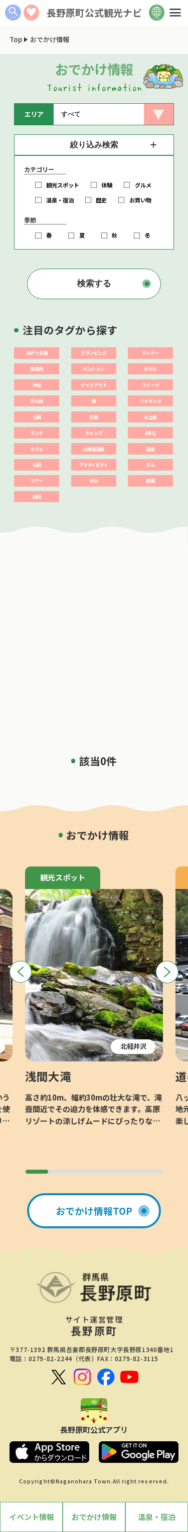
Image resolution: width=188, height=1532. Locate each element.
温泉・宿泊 (156, 1516)
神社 (37, 384)
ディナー (150, 352)
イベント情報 (31, 1516)
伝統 (37, 464)
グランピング (93, 352)
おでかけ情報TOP (94, 1210)
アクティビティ (93, 464)
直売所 (36, 368)
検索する (94, 283)
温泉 (150, 449)
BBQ (150, 432)
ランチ (36, 432)
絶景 (150, 480)
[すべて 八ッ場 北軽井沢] (113, 114)
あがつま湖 (37, 352)
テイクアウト (93, 384)
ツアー (37, 480)
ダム (150, 464)
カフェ (36, 449)
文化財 (36, 400)
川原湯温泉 (93, 449)
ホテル (150, 368)
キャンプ (93, 432)
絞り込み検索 (94, 144)
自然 (37, 496)
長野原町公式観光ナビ (94, 12)
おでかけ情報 (94, 1516)
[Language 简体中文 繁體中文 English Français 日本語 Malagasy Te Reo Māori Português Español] (157, 12)
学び (93, 480)
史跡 (93, 416)
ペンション (93, 368)
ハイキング (150, 400)
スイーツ (150, 384)
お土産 (150, 416)
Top (16, 39)
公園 (37, 416)
